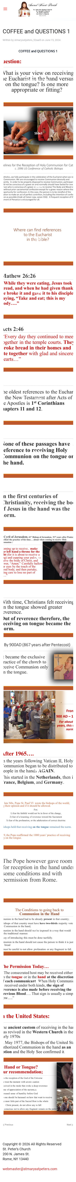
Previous (8, 1125)
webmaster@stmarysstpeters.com (30, 1169)
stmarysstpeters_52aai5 (27, 40)
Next (69, 1125)
